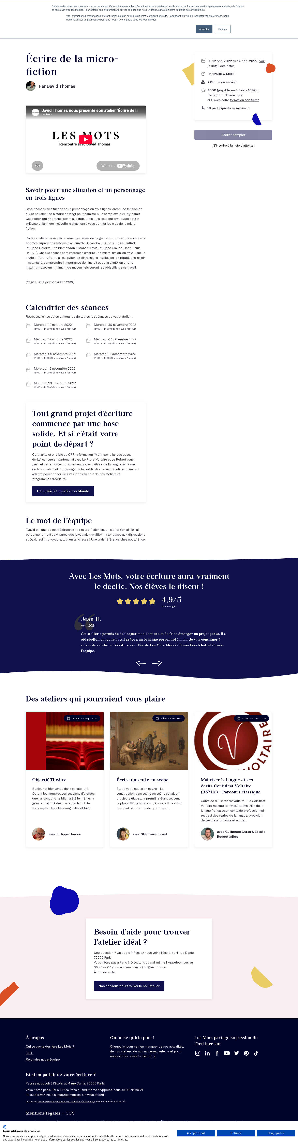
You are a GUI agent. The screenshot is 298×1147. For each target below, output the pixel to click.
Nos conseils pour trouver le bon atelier (129, 986)
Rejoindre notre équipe (43, 1059)
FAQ (29, 1053)
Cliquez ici (117, 1046)
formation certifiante (244, 100)
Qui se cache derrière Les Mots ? (50, 1046)
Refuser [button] (222, 29)
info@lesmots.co (154, 967)
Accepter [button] (204, 29)
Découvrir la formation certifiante (63, 491)
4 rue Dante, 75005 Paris (86, 1083)
